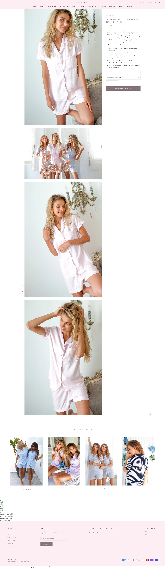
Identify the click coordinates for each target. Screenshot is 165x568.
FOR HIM (112, 7)
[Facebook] (89, 533)
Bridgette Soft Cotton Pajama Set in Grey (101, 488)
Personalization (78, 7)
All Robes (147, 532)
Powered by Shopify (24, 561)
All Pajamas (148, 535)
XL (1, 510)
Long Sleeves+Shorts (5, 516)
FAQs (8, 535)
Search (150, 2)
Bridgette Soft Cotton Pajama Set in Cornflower (26, 488)
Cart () (158, 3)
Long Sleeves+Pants (5, 520)
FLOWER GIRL (92, 7)
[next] (160, 463)
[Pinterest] (97, 533)
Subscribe (46, 544)
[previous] (5, 463)
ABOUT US (129, 7)
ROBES (42, 7)
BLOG (120, 7)
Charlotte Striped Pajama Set (138, 488)
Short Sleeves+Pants (5, 518)
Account (142, 2)
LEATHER (103, 7)
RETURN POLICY (11, 543)
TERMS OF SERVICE (12, 540)
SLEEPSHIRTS (64, 7)
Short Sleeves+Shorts (5, 514)
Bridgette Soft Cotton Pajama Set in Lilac (63, 488)
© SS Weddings (12, 559)
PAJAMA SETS (52, 7)
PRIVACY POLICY (11, 537)
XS (1, 502)
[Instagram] (93, 533)
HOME (35, 7)
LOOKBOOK (10, 546)
